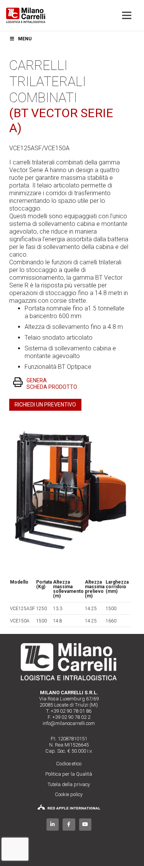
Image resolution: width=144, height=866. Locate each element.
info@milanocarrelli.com (69, 723)
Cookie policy (69, 794)
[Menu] (126, 15)
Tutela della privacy (69, 784)
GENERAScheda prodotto (51, 383)
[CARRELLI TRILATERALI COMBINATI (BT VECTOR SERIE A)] (69, 425)
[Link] (25, 15)
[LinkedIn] (52, 824)
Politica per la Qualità (68, 774)
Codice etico (68, 763)
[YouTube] (85, 824)
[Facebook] (69, 824)
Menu (24, 38)
